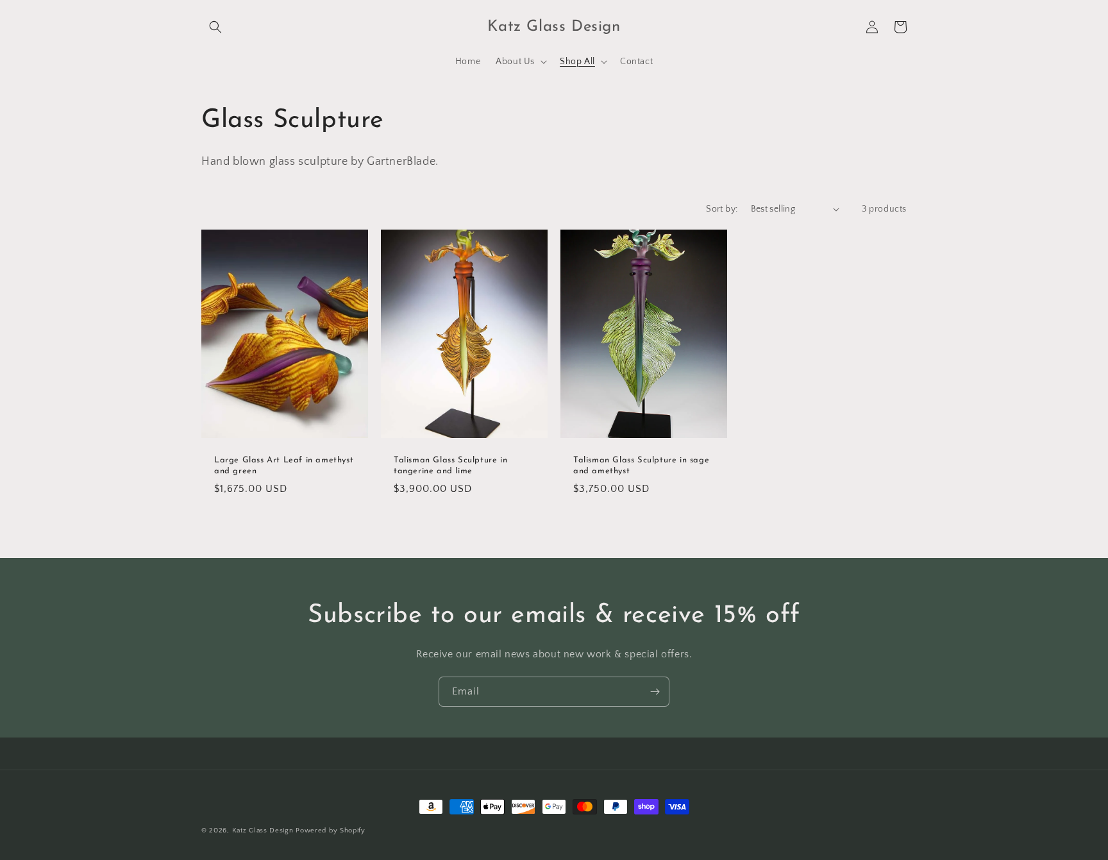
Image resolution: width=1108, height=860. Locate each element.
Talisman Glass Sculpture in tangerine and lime (450, 465)
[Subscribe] (655, 692)
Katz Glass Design (263, 830)
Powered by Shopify (330, 830)
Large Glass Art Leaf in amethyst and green (283, 465)
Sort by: (721, 209)
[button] (215, 27)
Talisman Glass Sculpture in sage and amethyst (641, 465)
